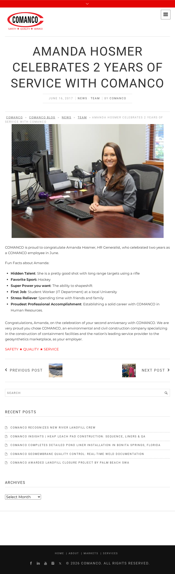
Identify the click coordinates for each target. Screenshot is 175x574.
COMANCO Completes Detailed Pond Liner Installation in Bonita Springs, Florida (85, 445)
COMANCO (118, 98)
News (82, 98)
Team (95, 98)
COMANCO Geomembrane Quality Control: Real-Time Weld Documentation (77, 454)
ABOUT (74, 553)
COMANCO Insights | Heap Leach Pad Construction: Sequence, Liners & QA (78, 436)
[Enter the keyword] (166, 393)
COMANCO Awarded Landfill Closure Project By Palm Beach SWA (69, 462)
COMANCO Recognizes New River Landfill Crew (53, 427)
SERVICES (110, 553)
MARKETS (91, 553)
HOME (59, 553)
